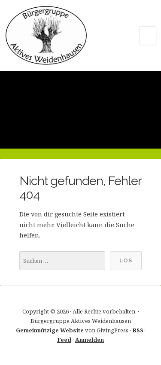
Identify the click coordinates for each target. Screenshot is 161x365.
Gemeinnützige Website (50, 330)
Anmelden (89, 340)
